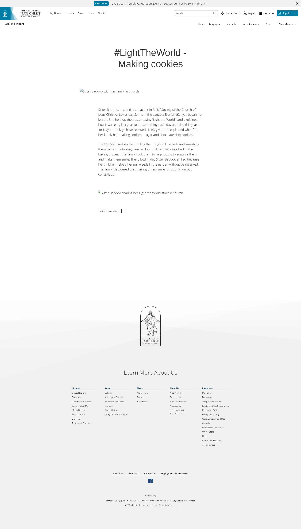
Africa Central (14, 24)
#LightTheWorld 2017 (110, 211)
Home (201, 24)
